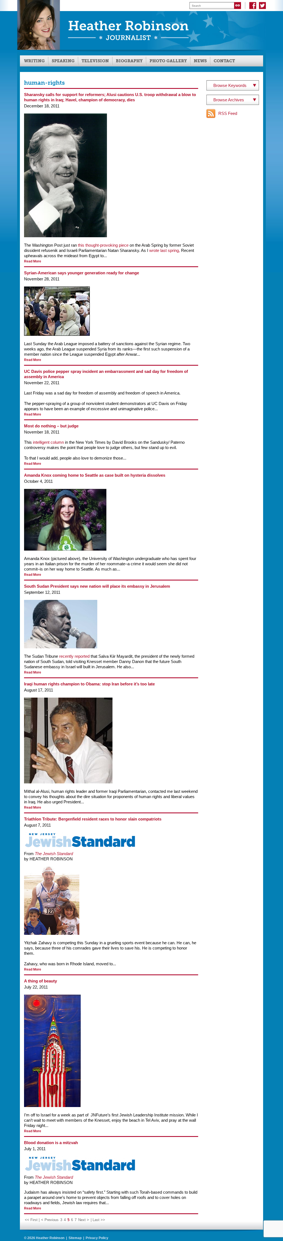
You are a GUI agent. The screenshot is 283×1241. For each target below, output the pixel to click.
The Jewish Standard (54, 853)
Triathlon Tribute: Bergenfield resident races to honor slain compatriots (92, 819)
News (200, 60)
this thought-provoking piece (103, 245)
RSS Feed (227, 113)
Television (95, 60)
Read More (32, 261)
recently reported (74, 656)
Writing (34, 60)
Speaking (63, 60)
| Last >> (98, 1220)
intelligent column (48, 442)
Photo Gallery (168, 60)
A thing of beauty (40, 981)
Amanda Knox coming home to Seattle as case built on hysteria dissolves (94, 475)
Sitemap (75, 1238)
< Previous (50, 1220)
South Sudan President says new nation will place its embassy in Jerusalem (97, 586)
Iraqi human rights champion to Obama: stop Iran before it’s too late (89, 684)
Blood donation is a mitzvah (51, 1142)
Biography (129, 60)
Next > (83, 1220)
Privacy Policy (97, 1238)
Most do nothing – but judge (51, 426)
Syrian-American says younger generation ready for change (81, 272)
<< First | (32, 1220)
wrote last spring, (164, 250)
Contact (224, 60)
